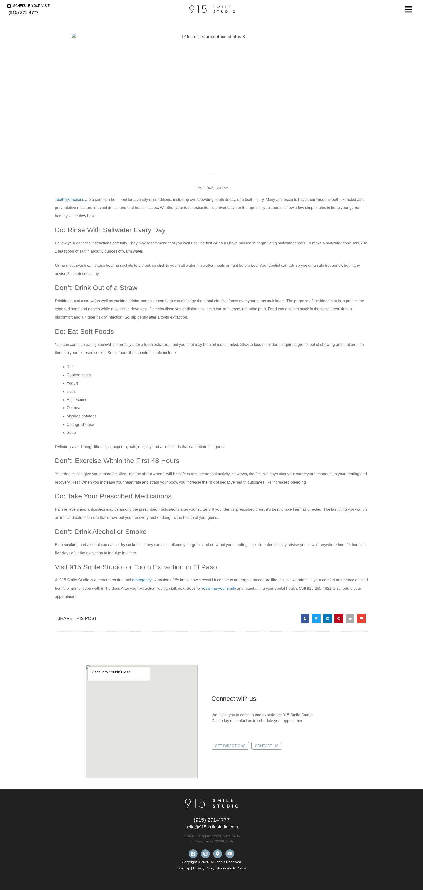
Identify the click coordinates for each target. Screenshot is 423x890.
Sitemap (184, 868)
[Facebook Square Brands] (193, 853)
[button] (305, 618)
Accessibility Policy (231, 868)
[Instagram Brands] (205, 853)
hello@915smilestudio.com (211, 826)
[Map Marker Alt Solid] (217, 853)
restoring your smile (219, 588)
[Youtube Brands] (229, 853)
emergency (142, 580)
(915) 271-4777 (212, 820)
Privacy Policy (203, 868)
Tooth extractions (69, 199)
